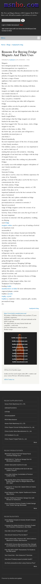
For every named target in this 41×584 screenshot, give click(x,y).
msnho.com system (16, 578)
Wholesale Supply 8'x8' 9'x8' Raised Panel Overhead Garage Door (18, 454)
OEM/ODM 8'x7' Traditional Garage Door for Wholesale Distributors (18, 460)
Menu (3, 38)
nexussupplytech (10, 415)
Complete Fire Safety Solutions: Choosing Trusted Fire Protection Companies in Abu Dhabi (20, 526)
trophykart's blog (17, 45)
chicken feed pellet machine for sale (16, 465)
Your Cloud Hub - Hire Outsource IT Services (18, 555)
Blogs (8, 45)
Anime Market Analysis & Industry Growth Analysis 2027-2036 (20, 520)
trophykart (12, 60)
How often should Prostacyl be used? (16, 531)
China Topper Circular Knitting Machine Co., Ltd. (20, 427)
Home (3, 45)
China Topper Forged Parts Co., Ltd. (16, 439)
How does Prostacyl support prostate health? (18, 559)
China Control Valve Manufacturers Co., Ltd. (18, 431)
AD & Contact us (9, 379)
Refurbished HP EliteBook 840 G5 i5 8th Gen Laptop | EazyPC (18, 469)
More (35, 442)
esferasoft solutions (11, 408)
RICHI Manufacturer (11, 419)
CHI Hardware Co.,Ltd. (12, 435)
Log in (4, 25)
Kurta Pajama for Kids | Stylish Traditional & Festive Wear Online (20, 493)
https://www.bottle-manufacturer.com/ (15, 313)
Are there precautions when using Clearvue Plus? (20, 563)
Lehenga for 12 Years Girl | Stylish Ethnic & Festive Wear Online (20, 487)
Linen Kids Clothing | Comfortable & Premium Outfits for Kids (19, 475)
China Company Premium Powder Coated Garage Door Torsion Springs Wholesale (20, 504)
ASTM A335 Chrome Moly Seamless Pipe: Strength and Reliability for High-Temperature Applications (21, 545)
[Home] (20, 5)
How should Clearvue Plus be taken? (16, 535)
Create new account (13, 25)
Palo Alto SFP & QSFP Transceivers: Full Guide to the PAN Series (20, 550)
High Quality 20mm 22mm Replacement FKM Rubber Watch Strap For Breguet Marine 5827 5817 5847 (20, 481)
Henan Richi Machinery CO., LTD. (15, 404)
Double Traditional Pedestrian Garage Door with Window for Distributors (19, 498)
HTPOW (7, 412)
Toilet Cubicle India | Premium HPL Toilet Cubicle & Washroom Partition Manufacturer (20, 539)
